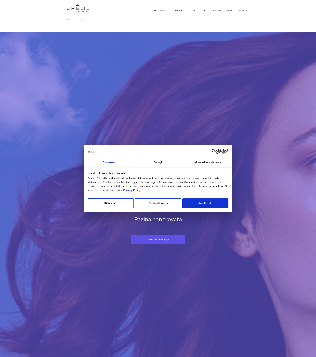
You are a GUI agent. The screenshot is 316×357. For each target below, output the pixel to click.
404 (80, 19)
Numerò (216, 10)
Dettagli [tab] (158, 162)
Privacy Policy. (132, 190)
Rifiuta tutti (110, 203)
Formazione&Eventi (238, 10)
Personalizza (156, 203)
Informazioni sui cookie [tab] (207, 162)
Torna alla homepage (158, 239)
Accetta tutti (205, 203)
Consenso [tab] (109, 162)
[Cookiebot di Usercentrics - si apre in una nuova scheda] (214, 151)
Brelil (69, 19)
